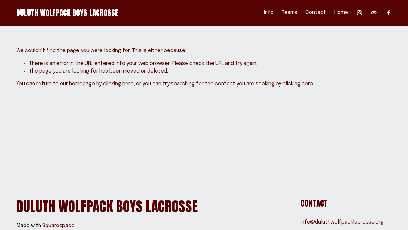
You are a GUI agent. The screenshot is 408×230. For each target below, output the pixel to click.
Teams (289, 12)
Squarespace (58, 225)
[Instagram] (359, 13)
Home (341, 12)
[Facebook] (388, 13)
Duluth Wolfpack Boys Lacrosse (67, 13)
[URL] (374, 13)
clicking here (118, 84)
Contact (315, 12)
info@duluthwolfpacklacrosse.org (342, 222)
